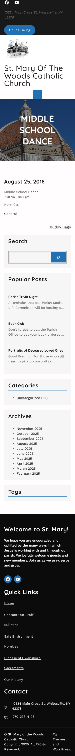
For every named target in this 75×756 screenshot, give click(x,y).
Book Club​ (16, 323)
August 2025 (27, 444)
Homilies (11, 646)
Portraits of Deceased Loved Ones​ (35, 350)
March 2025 (26, 468)
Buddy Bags (60, 227)
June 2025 (25, 454)
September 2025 (30, 439)
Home (9, 603)
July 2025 (24, 449)
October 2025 (28, 434)
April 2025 (25, 463)
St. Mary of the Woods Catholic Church (34, 75)
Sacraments (14, 668)
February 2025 (28, 473)
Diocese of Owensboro (22, 658)
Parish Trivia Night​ (23, 297)
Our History (13, 680)
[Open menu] (37, 94)
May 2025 (24, 458)
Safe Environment (18, 636)
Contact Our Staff (19, 615)
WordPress (61, 749)
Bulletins (11, 625)
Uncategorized (28, 398)
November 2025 (29, 429)
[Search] (58, 257)
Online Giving (19, 30)
